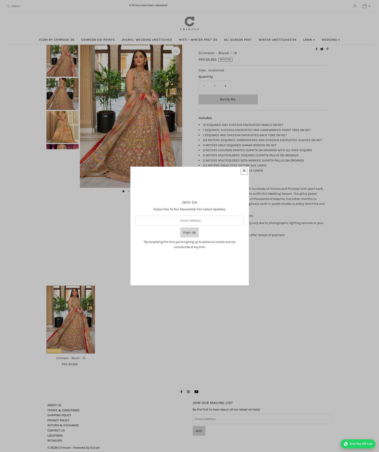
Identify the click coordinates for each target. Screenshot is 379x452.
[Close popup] (244, 171)
